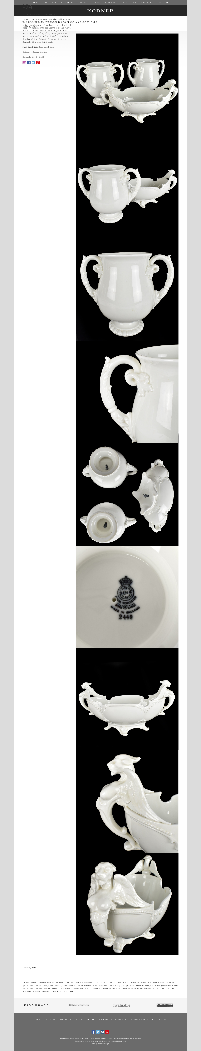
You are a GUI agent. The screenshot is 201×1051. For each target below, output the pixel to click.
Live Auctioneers (79, 1005)
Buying (79, 1020)
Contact (163, 1020)
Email (24, 62)
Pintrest (38, 62)
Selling (91, 1020)
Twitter (33, 62)
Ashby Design (103, 1044)
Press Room (121, 1020)
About (39, 1020)
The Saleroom (165, 1005)
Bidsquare (36, 1005)
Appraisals (105, 1020)
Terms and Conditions (65, 991)
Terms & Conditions (143, 1020)
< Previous (26, 968)
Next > (33, 968)
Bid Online (66, 1020)
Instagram (102, 1032)
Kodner (100, 10)
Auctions (51, 1020)
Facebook (29, 62)
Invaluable (122, 1005)
